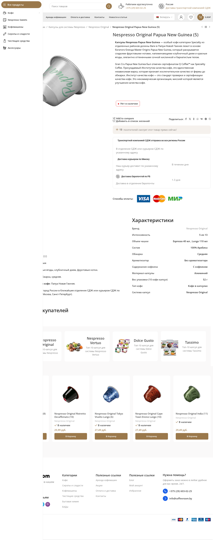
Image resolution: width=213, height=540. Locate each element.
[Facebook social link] (186, 119)
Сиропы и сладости (72, 485)
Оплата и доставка (106, 490)
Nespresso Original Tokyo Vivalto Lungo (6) (109, 415)
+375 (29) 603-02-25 (180, 491)
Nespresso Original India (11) (192, 413)
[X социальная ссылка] (190, 119)
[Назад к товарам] (206, 27)
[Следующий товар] (209, 27)
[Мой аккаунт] (181, 17)
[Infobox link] (135, 6)
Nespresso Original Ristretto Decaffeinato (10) (70, 415)
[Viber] (210, 119)
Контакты (101, 496)
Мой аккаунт (136, 485)
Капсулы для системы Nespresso (67, 26)
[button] (70, 436)
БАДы (65, 506)
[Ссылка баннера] (87, 346)
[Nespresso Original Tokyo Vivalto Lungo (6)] (111, 394)
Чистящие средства (73, 496)
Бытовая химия (70, 501)
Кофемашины (69, 490)
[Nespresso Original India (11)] (192, 394)
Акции (99, 485)
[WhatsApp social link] (197, 119)
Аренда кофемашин (106, 480)
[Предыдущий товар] (202, 27)
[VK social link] (201, 119)
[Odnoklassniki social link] (194, 119)
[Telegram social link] (206, 119)
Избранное (135, 490)
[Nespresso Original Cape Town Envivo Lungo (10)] (151, 394)
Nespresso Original (99, 26)
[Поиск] (109, 6)
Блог (131, 480)
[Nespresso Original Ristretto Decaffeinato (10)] (70, 394)
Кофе (65, 480)
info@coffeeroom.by (180, 498)
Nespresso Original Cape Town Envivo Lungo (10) (149, 415)
